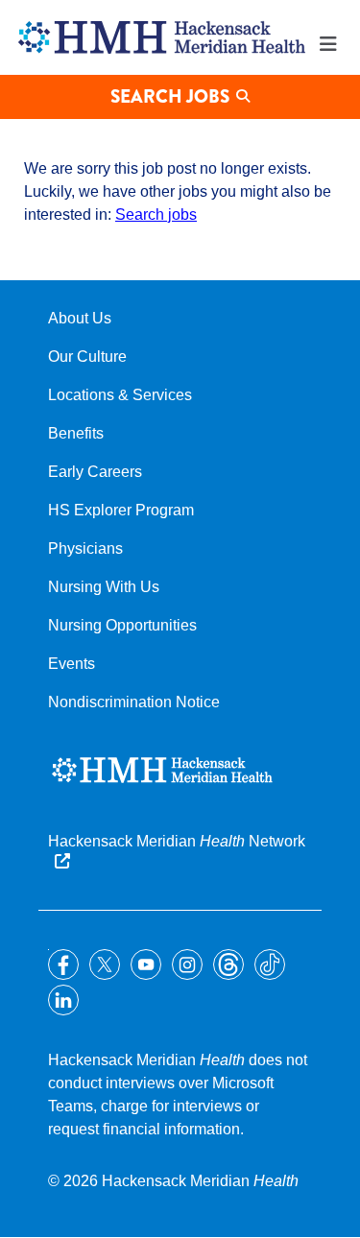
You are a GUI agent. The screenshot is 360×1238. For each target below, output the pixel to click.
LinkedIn (63, 1000)
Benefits (76, 433)
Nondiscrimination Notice (134, 702)
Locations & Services (120, 395)
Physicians (85, 548)
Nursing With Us (103, 587)
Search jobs (156, 214)
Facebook (63, 964)
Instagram (187, 964)
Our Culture (87, 356)
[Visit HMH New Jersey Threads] (228, 964)
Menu (328, 44)
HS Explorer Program (121, 510)
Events (71, 663)
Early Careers (95, 472)
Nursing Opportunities (122, 625)
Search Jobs (169, 96)
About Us (79, 318)
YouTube (146, 964)
